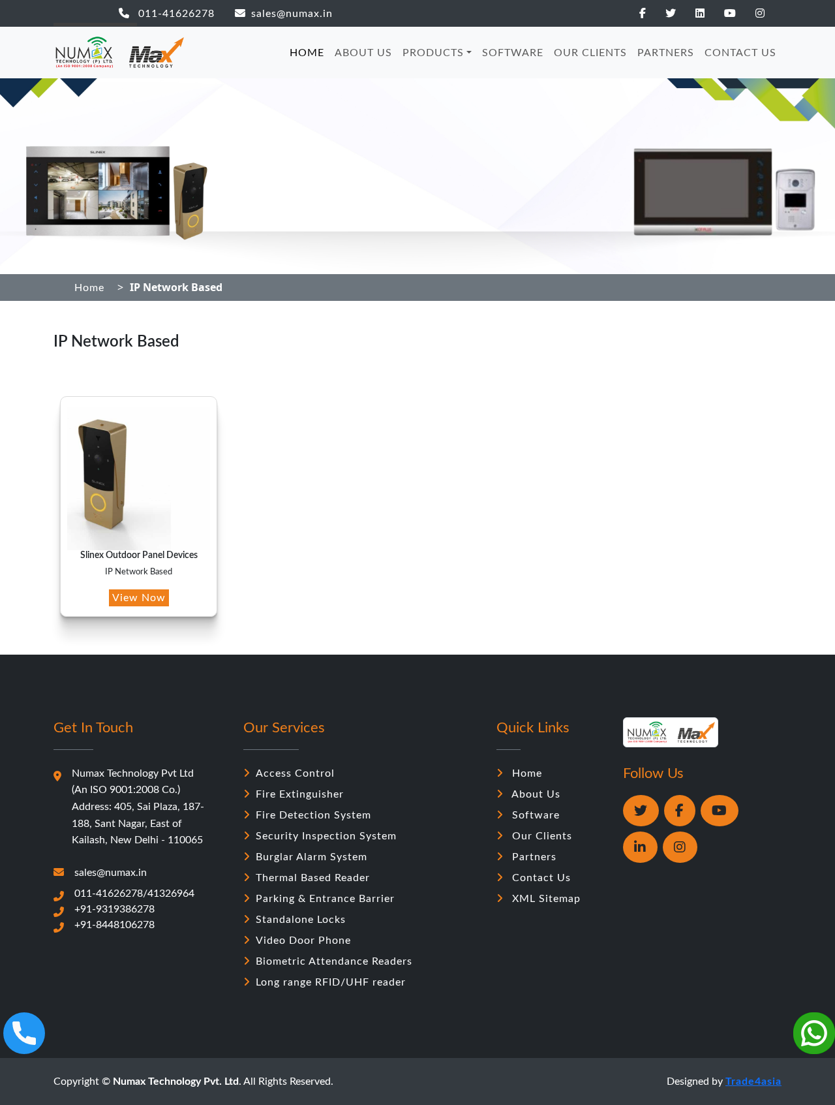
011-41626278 (175, 13)
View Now (139, 598)
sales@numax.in (292, 13)
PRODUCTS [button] (433, 53)
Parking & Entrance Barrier (325, 899)
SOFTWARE (512, 53)
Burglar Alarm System (311, 857)
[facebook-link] (651, 13)
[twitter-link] (679, 13)
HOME (307, 53)
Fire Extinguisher (300, 794)
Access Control (295, 773)
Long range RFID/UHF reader (331, 982)
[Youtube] (719, 810)
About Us (534, 794)
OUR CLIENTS (590, 53)
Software (534, 815)
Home (89, 288)
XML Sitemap (545, 899)
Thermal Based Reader (313, 878)
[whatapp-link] (641, 810)
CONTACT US (740, 53)
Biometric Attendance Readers (334, 961)
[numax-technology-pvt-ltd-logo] (118, 52)
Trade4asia (753, 1081)
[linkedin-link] (708, 13)
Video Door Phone (303, 940)
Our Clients (540, 836)
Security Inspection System (326, 836)
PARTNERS (665, 53)
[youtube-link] (738, 13)
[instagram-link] (768, 13)
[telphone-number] (24, 1033)
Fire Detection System (313, 815)
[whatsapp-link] (814, 1033)
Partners (532, 857)
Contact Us (540, 878)
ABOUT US (363, 53)
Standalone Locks (301, 919)
